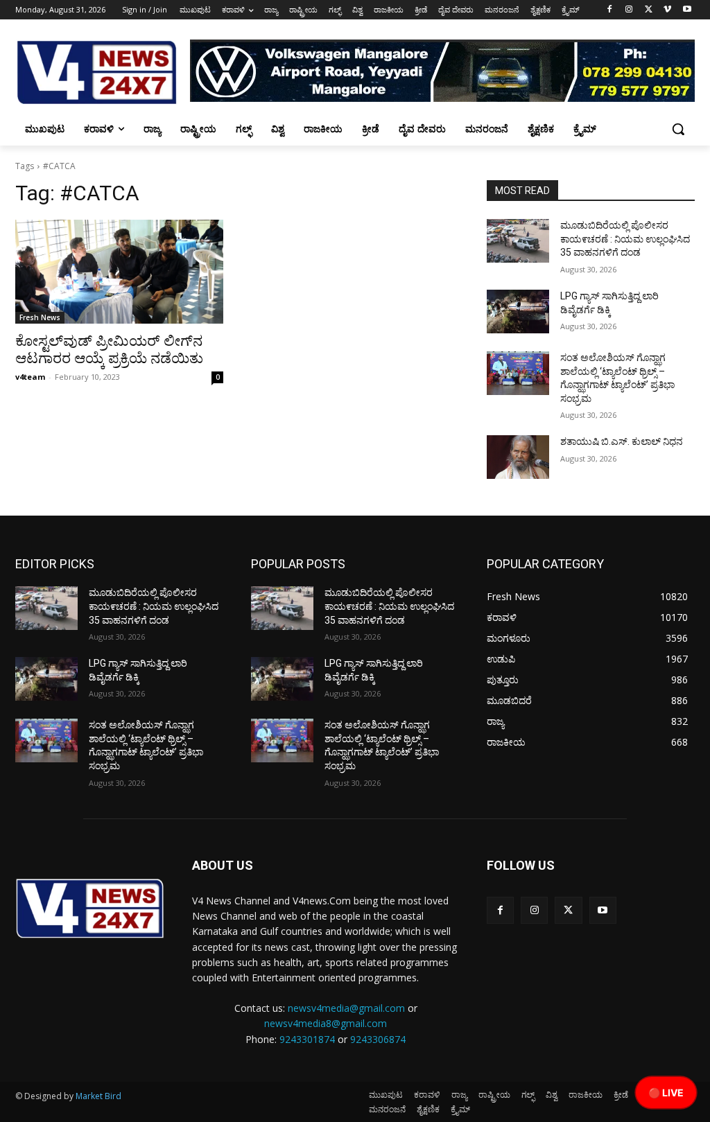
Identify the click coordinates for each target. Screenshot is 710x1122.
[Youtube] (687, 10)
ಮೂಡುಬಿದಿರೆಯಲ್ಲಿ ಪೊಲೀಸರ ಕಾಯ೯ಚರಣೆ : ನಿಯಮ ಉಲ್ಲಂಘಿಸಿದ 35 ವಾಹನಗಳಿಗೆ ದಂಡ (625, 239)
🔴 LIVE (666, 1092)
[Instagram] (629, 10)
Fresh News (39, 317)
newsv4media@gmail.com (346, 1008)
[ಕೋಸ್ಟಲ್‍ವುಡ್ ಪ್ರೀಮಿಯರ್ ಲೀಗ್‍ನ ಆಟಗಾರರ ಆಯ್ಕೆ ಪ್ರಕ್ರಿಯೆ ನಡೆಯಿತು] (119, 272)
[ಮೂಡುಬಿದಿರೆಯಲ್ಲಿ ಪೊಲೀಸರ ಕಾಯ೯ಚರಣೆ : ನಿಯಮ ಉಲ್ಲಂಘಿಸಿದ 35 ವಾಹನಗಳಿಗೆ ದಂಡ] (518, 241)
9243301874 (307, 1039)
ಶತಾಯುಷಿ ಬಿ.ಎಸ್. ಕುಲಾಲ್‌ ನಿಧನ (621, 441)
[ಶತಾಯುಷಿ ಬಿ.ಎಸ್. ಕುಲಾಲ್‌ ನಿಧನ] (518, 457)
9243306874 (378, 1039)
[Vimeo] (667, 10)
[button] (678, 129)
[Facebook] (610, 10)
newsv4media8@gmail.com (325, 1023)
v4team (30, 376)
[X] (649, 10)
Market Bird (98, 1096)
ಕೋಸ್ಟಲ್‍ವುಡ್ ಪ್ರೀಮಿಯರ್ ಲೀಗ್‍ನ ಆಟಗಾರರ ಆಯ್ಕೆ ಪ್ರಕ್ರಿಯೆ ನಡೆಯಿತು (109, 350)
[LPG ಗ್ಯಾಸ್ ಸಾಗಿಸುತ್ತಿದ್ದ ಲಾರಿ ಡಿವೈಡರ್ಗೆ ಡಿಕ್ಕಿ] (518, 311)
